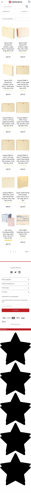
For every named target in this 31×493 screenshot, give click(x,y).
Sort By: (4, 18)
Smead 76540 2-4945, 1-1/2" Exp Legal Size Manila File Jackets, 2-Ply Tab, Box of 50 (8, 122)
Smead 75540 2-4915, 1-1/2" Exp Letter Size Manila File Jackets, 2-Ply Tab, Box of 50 (8, 159)
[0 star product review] (8, 54)
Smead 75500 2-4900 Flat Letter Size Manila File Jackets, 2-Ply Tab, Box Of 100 (8, 196)
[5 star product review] (8, 241)
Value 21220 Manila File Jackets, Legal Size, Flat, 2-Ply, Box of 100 (23, 47)
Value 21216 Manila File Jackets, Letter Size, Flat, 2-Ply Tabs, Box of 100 (22, 196)
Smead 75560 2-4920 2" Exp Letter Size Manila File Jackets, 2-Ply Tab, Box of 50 (23, 122)
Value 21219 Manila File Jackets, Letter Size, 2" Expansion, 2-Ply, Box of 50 (8, 84)
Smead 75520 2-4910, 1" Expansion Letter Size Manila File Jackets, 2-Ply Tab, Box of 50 (23, 159)
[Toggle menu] (2, 2)
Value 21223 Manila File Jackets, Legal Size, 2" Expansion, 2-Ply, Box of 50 (8, 47)
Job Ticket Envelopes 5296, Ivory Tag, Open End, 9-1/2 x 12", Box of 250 (8, 234)
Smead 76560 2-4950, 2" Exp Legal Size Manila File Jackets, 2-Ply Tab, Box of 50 (23, 84)
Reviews (3, 329)
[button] (15, 11)
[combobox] (15, 6)
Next (26, 251)
